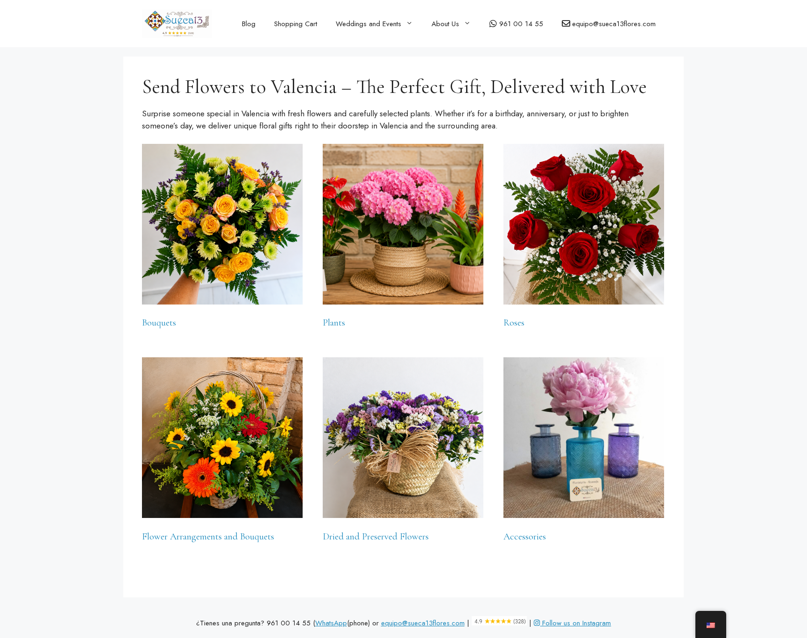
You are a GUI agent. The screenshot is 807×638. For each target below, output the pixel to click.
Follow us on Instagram (575, 623)
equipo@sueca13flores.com (423, 623)
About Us (445, 24)
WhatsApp (331, 623)
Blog (248, 24)
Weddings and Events (368, 24)
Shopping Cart (295, 24)
